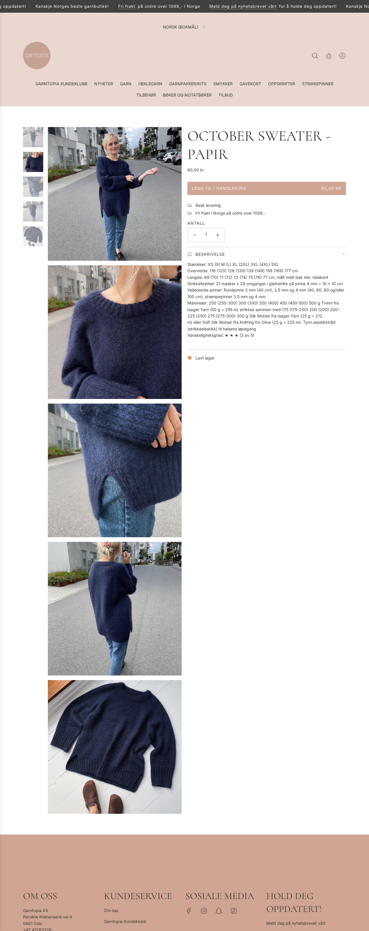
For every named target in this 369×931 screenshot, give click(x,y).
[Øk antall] (218, 235)
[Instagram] (204, 911)
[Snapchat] (219, 911)
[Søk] (315, 56)
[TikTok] (234, 911)
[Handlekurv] (329, 56)
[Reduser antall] (195, 235)
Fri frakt (114, 6)
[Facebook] (189, 911)
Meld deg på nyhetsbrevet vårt (230, 6)
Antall (196, 223)
